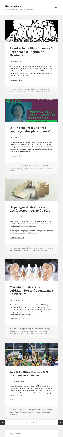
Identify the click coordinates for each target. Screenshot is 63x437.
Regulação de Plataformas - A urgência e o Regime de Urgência (31, 51)
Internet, (15, 167)
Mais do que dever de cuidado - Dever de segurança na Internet (31, 290)
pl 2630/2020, (39, 168)
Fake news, (43, 89)
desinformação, (40, 91)
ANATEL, (48, 89)
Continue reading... (16, 80)
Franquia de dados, (44, 165)
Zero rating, (21, 167)
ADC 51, (47, 248)
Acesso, (23, 411)
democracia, (13, 168)
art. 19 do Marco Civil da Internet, (26, 333)
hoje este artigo (31, 221)
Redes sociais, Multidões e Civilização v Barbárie (29, 373)
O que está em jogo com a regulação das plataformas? (30, 129)
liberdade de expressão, (16, 91)
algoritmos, (27, 331)
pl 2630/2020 (47, 91)
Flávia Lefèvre (13, 6)
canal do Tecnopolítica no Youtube (27, 144)
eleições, (18, 411)
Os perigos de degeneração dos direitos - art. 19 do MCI (30, 208)
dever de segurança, (40, 333)
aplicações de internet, (33, 89)
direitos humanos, (35, 331)
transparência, (20, 331)
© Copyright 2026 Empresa (17, 434)
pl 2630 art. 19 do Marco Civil (39, 250)
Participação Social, (22, 168)
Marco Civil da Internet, (29, 91)
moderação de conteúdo (21, 335)
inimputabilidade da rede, (24, 250)
